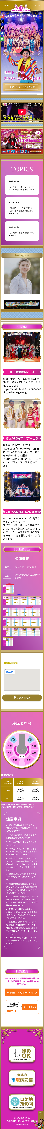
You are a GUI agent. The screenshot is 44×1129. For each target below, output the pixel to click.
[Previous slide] (5, 53)
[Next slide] (39, 53)
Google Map (23, 698)
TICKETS (35, 5)
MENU (7, 5)
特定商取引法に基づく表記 (22, 1124)
